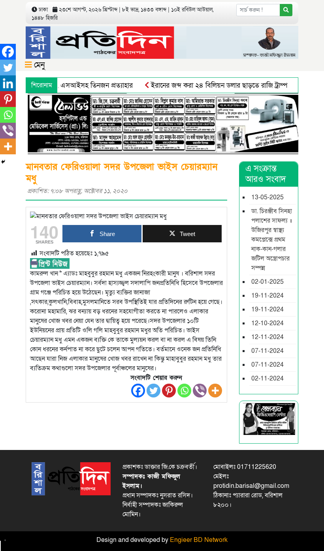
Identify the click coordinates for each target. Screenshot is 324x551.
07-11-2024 (267, 351)
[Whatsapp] (184, 390)
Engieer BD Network (199, 540)
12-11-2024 (267, 337)
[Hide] (3, 162)
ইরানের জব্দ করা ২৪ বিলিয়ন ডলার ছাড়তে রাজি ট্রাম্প (211, 85)
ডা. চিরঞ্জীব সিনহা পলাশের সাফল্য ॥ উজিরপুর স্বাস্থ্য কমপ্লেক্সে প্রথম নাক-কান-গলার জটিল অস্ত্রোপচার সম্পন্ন (271, 239)
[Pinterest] (169, 390)
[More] (215, 390)
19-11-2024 (267, 295)
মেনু (38, 65)
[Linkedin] (8, 83)
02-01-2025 (267, 281)
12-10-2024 (267, 323)
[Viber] (200, 390)
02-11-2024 (267, 378)
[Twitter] (153, 390)
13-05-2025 (267, 197)
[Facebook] (138, 390)
